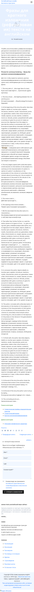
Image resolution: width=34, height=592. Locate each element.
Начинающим (8, 544)
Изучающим (8, 547)
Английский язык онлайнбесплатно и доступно (9, 2)
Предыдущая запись (9, 434)
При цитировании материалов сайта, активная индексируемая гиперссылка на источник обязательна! (17, 585)
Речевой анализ (18, 39)
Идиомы (7, 557)
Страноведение (9, 560)
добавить (28, 440)
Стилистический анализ (11, 413)
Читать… (4, 516)
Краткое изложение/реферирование (15, 415)
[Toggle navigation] (31, 2)
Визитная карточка (24, 577)
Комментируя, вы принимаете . (16, 484)
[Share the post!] (2, 430)
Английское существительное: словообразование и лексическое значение (16, 486)
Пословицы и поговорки (12, 554)
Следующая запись (25, 434)
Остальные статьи (10, 567)
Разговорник (8, 550)
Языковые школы (9, 564)
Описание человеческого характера (15, 424)
